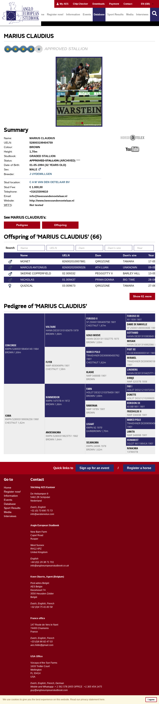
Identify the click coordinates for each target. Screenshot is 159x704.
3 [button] (82, 123)
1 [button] (77, 123)
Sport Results (115, 14)
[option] (79, 92)
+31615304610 (38, 191)
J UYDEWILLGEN (40, 173)
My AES (63, 4)
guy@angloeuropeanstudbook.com (49, 690)
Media (129, 14)
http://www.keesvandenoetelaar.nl (51, 200)
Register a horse (139, 468)
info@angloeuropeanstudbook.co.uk (49, 565)
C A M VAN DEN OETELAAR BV (49, 182)
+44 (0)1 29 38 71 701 (42, 562)
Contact (128, 4)
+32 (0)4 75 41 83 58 (41, 607)
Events (87, 14)
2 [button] (79, 123)
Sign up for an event (95, 468)
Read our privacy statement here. (87, 699)
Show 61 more (142, 296)
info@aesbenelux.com (42, 514)
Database (99, 14)
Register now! (55, 14)
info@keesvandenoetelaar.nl (48, 196)
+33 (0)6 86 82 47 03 (41, 641)
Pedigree (22, 225)
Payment (114, 4)
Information (73, 14)
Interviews (142, 14)
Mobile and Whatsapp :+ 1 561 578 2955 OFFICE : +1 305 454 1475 (66, 686)
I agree (151, 699)
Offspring (60, 225)
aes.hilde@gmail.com (41, 645)
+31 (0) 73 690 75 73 (41, 510)
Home (7, 487)
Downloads (98, 4)
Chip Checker (80, 4)
